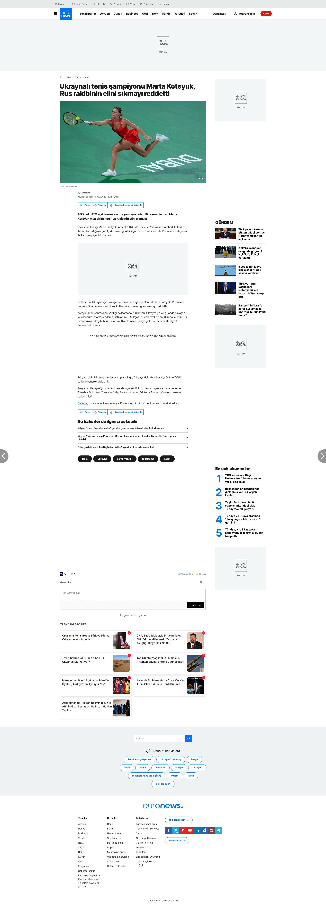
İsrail (127, 767)
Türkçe (61, 4)
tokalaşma (148, 458)
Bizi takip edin (115, 842)
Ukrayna (102, 458)
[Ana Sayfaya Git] (66, 14)
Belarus (82, 403)
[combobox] (178, 4)
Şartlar (139, 833)
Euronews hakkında (147, 824)
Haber (68, 77)
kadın (167, 458)
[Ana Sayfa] (61, 77)
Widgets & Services (118, 856)
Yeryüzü (179, 13)
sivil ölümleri (163, 783)
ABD (87, 77)
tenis (85, 458)
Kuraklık (160, 767)
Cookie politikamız (146, 837)
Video (81, 861)
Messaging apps (116, 852)
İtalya (143, 767)
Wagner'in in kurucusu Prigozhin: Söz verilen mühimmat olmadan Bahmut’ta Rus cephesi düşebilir (127, 438)
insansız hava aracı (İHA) (146, 775)
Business (132, 13)
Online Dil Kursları (116, 866)
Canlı (266, 13)
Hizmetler (112, 818)
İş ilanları (141, 852)
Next (155, 13)
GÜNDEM (224, 222)
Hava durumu (114, 833)
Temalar (82, 818)
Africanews (113, 861)
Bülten (110, 828)
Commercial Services (147, 828)
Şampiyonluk (124, 458)
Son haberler (87, 13)
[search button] (160, 4)
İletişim (140, 847)
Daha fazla (142, 818)
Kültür (166, 13)
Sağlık (193, 13)
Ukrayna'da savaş (171, 759)
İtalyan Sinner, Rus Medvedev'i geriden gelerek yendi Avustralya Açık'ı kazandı (121, 428)
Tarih (191, 775)
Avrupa (105, 13)
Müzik (174, 775)
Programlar (84, 866)
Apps (110, 847)
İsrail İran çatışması (139, 759)
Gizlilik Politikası (144, 842)
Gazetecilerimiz (86, 870)
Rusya (194, 759)
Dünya (118, 13)
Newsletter (175, 840)
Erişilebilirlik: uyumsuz (148, 856)
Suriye (179, 767)
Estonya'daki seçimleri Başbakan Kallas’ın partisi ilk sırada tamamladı (116, 447)
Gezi (145, 13)
